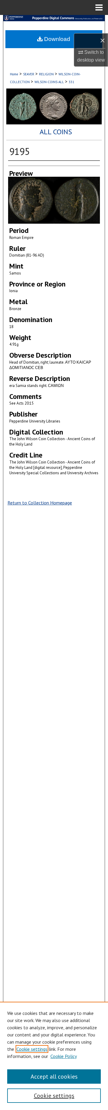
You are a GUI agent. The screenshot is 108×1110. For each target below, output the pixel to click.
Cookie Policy (63, 1056)
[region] (54, 1056)
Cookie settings (31, 1049)
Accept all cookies (54, 1076)
